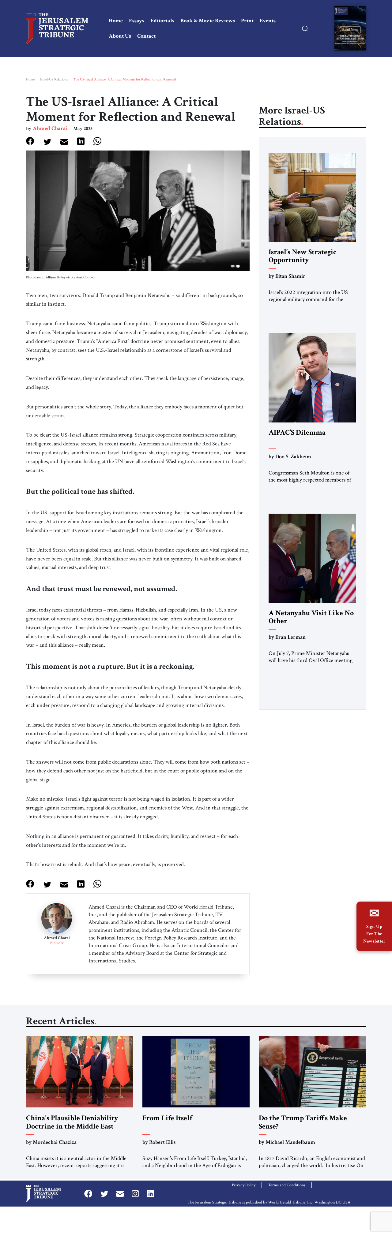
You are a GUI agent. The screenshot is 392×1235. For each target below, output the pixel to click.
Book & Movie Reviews (207, 20)
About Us (120, 35)
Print (247, 20)
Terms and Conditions (286, 1185)
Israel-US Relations (54, 79)
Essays (136, 20)
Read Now (350, 29)
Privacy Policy (243, 1185)
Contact (146, 35)
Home (116, 20)
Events (268, 20)
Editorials (162, 20)
